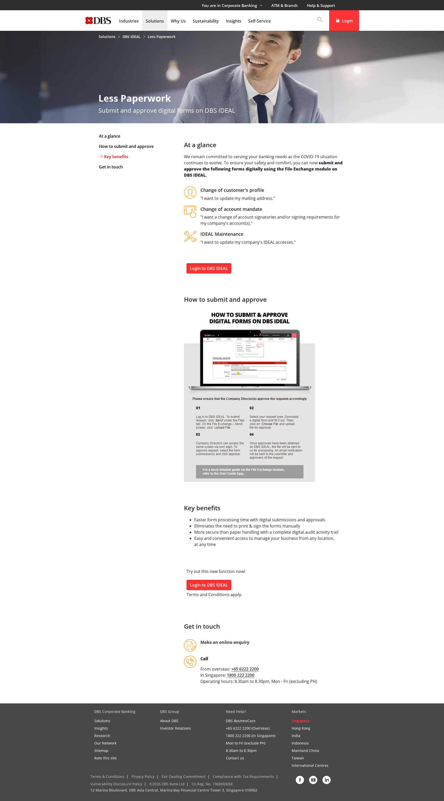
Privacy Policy (143, 776)
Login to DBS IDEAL (209, 268)
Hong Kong (301, 728)
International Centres (310, 765)
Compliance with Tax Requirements (243, 776)
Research (102, 735)
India (296, 735)
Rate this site (105, 758)
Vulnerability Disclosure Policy (116, 783)
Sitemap (101, 750)
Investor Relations (175, 728)
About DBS (169, 720)
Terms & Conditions (107, 776)
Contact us (235, 758)
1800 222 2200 (240, 675)
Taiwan (298, 758)
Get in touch (111, 167)
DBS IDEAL (132, 36)
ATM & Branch (284, 5)
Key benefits (116, 156)
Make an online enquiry (224, 642)
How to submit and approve (126, 146)
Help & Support (321, 5)
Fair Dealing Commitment (184, 776)
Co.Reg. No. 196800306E (212, 783)
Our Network (105, 743)
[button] (317, 20)
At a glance (109, 136)
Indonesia (300, 743)
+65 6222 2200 (245, 669)
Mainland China (305, 750)
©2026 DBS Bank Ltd (166, 783)
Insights (101, 728)
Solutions (107, 36)
